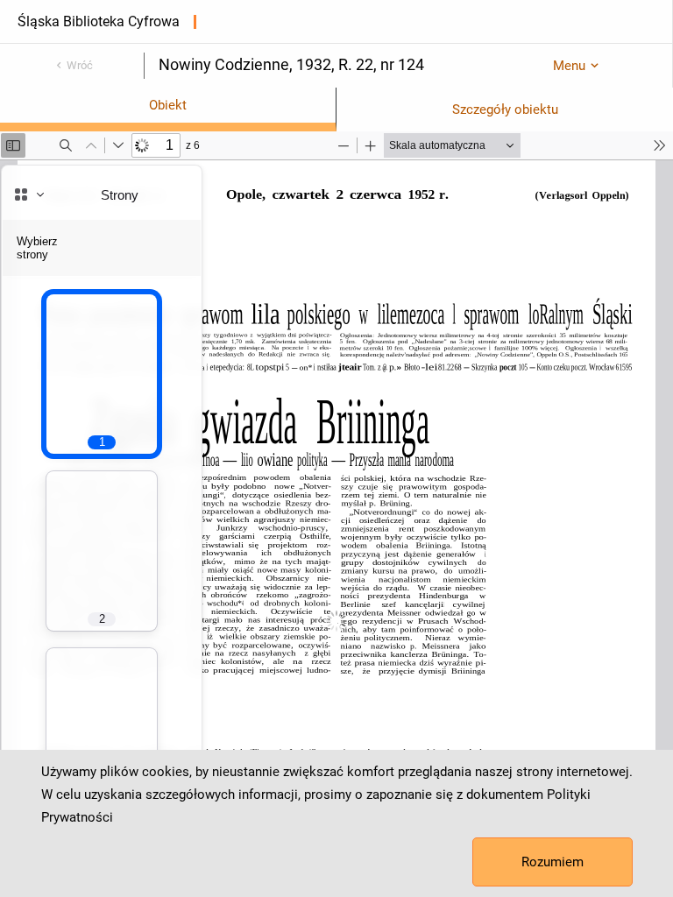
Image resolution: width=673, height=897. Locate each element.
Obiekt (168, 105)
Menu (569, 66)
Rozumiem (552, 862)
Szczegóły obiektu (505, 109)
